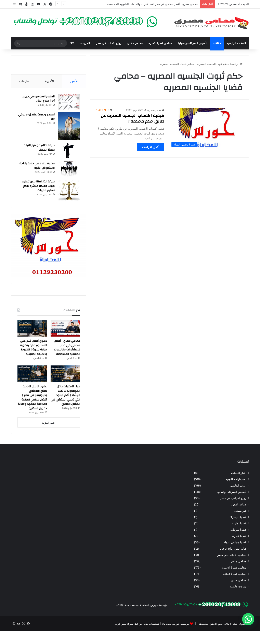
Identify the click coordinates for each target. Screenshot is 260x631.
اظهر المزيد (48, 422)
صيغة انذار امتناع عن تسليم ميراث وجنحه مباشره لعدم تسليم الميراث (38, 186)
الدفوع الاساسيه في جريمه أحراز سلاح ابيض (38, 99)
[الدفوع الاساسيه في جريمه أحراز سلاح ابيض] (69, 101)
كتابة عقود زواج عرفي (233, 548)
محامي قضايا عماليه (234, 573)
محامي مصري (154, 110)
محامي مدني (238, 580)
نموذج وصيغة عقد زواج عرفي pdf (36, 117)
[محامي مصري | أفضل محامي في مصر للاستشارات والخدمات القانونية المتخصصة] (65, 328)
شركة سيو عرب (124, 623)
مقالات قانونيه (238, 586)
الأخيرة (49, 81)
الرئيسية (235, 64)
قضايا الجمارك (238, 517)
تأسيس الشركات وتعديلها (192, 43)
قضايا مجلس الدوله (234, 542)
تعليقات (24, 81)
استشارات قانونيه (236, 479)
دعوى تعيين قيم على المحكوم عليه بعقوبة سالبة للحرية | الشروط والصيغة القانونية (33, 347)
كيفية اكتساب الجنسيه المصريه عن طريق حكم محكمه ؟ (132, 118)
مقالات (217, 43)
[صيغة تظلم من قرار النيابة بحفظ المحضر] (69, 150)
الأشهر (74, 81)
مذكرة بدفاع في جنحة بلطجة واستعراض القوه (37, 166)
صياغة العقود (238, 504)
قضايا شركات (238, 529)
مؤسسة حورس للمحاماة (175, 623)
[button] (248, 619)
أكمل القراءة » (150, 147)
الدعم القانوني (238, 485)
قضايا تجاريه (239, 523)
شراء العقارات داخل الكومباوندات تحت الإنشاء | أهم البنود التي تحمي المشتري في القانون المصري (65, 395)
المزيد (86, 43)
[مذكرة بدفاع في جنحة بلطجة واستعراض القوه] (69, 168)
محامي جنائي (135, 43)
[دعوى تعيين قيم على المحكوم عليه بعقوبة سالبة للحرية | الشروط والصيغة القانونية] (32, 328)
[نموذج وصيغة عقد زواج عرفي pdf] (69, 126)
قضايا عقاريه (239, 536)
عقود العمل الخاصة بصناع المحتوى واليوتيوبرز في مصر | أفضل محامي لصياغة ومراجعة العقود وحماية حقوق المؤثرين (32, 397)
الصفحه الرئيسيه (236, 43)
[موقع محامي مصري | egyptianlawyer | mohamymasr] (211, 23)
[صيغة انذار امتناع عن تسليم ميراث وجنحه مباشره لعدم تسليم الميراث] (69, 190)
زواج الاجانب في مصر (108, 43)
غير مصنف (240, 510)
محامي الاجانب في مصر (231, 555)
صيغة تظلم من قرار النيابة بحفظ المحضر (39, 147)
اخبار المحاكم (238, 473)
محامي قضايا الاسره (160, 43)
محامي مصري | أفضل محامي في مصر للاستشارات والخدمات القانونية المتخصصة (152, 4)
